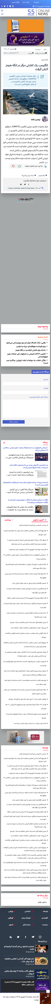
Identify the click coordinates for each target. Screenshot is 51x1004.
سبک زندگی (27, 924)
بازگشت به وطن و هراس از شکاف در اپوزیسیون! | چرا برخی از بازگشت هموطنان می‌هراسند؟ (28, 501)
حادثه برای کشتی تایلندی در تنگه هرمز (30, 350)
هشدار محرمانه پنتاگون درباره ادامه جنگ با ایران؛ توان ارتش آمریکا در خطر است (24, 605)
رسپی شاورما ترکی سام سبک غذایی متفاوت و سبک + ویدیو (28, 622)
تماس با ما (26, 2)
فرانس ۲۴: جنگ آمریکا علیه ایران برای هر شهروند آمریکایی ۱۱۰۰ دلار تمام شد (25, 707)
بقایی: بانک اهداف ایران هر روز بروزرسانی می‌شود (26, 342)
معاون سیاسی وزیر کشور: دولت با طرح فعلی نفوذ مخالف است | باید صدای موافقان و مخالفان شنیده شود (25, 673)
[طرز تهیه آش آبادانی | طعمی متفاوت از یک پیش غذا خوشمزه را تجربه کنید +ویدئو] (41, 961)
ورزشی (11, 911)
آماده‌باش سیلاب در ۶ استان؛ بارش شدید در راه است (30, 723)
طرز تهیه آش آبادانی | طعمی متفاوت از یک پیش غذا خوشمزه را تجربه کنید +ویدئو (25, 533)
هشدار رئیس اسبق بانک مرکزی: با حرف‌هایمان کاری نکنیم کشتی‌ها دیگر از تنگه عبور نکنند (26, 566)
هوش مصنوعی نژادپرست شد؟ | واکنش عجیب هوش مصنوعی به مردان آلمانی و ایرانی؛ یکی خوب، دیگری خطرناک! (25, 654)
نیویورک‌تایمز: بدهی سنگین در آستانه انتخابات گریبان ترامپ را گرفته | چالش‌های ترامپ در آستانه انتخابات (25, 645)
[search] (2, 14)
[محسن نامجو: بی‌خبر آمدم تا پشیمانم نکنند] (41, 948)
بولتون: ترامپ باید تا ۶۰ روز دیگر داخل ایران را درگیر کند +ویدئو (27, 699)
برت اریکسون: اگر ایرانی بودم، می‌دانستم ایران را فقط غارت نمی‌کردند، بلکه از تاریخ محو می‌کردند (28, 466)
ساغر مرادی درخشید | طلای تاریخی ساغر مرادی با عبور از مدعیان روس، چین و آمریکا (26, 615)
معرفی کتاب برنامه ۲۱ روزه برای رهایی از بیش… (19, 972)
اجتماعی (28, 911)
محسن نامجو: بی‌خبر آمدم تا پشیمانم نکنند (32, 525)
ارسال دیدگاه (13, 422)
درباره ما (37, 2)
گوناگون (11, 918)
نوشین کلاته (35, 119)
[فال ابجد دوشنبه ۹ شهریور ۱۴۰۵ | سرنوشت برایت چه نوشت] (45, 998)
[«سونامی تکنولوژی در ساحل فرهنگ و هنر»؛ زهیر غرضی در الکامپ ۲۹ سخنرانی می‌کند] (41, 457)
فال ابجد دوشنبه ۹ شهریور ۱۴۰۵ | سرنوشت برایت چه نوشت (21, 998)
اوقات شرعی (15, 2)
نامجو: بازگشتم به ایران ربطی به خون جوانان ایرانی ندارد (29, 583)
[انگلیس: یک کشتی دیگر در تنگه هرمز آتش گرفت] (25, 184)
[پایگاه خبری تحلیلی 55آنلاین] (37, 12)
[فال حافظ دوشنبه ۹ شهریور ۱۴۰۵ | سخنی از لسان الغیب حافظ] (42, 985)
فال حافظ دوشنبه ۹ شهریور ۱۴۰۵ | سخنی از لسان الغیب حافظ (19, 983)
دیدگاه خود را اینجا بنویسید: (38, 397)
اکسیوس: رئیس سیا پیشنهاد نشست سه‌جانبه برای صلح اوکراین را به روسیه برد (24, 663)
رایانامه (46, 388)
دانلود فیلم (42, 902)
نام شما (45, 379)
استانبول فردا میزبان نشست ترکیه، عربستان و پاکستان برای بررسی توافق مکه (25, 576)
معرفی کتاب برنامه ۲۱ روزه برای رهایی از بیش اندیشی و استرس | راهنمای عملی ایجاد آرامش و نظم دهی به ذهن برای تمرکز (26, 542)
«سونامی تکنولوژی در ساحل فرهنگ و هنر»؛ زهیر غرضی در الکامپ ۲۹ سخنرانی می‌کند (24, 557)
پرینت (30, 53)
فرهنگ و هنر (27, 918)
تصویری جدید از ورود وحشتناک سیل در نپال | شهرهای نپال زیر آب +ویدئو (26, 716)
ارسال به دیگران (40, 53)
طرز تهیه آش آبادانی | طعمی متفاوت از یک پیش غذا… (19, 960)
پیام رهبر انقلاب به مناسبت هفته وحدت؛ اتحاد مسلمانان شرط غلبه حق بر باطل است (25, 682)
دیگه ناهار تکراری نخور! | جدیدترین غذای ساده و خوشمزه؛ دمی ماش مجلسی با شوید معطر (25, 692)
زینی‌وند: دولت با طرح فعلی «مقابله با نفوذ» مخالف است (28, 628)
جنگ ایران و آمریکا (28, 175)
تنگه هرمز (41, 175)
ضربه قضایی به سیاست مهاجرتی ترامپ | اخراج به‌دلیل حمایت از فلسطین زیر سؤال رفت (26, 591)
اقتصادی (45, 918)
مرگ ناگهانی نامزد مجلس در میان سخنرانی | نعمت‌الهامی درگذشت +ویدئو (25, 635)
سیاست (45, 924)
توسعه (46, 911)
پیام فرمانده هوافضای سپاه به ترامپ (31, 346)
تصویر (11, 924)
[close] (48, 991)
